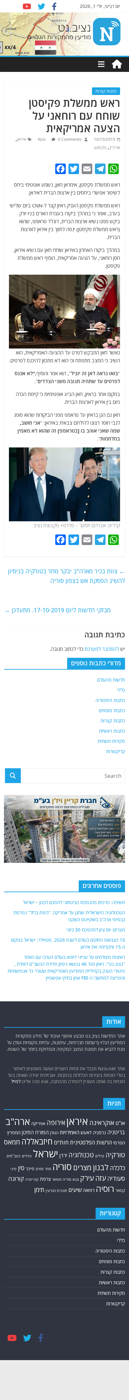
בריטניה (116, 1132)
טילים (99, 1155)
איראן (21, 139)
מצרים (82, 1167)
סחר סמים (43, 1169)
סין (21, 1168)
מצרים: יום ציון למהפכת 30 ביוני (95, 930)
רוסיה (105, 1188)
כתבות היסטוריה (110, 700)
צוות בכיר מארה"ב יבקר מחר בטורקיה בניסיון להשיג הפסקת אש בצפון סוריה (66, 576)
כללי (121, 690)
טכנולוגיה (81, 1154)
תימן (39, 1189)
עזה (100, 1178)
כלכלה (117, 1168)
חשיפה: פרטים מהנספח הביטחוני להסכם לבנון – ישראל (74, 902)
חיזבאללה (37, 1141)
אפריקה (38, 1123)
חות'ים (61, 1142)
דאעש (86, 1132)
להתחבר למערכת (102, 649)
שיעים (75, 1190)
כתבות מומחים (112, 710)
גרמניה (99, 1132)
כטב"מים (14, 1155)
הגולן (54, 1133)
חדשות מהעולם (111, 680)
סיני (13, 1168)
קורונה (16, 1178)
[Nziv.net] (116, 64)
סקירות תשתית (111, 741)
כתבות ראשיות (112, 731)
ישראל (45, 1153)
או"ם (120, 1123)
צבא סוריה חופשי (65, 1179)
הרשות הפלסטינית (91, 1142)
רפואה (89, 1190)
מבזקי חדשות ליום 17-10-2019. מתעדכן (57, 610)
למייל (16, 1081)
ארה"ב (114, 147)
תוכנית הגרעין (56, 1190)
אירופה (56, 1122)
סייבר (30, 1169)
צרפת (45, 1178)
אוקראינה (101, 1122)
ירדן (63, 1155)
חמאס (12, 1142)
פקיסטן (100, 147)
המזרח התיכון (35, 1132)
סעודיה (116, 1178)
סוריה (62, 1167)
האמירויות (69, 1132)
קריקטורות (115, 751)
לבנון (100, 1167)
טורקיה (115, 1154)
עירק (87, 1178)
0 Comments (69, 139)
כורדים (27, 1155)
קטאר (120, 1190)
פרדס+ (67, 525)
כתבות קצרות (106, 91)
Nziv (42, 139)
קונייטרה (32, 1179)
